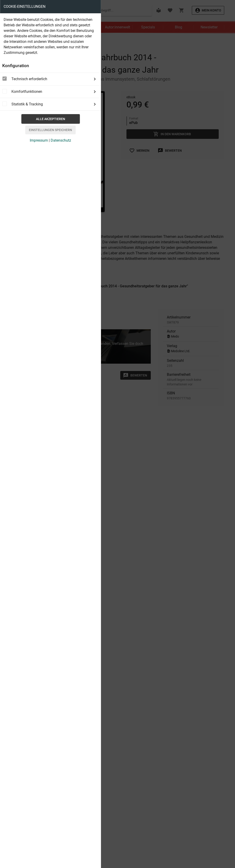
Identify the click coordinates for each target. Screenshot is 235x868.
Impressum (39, 140)
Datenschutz (61, 140)
